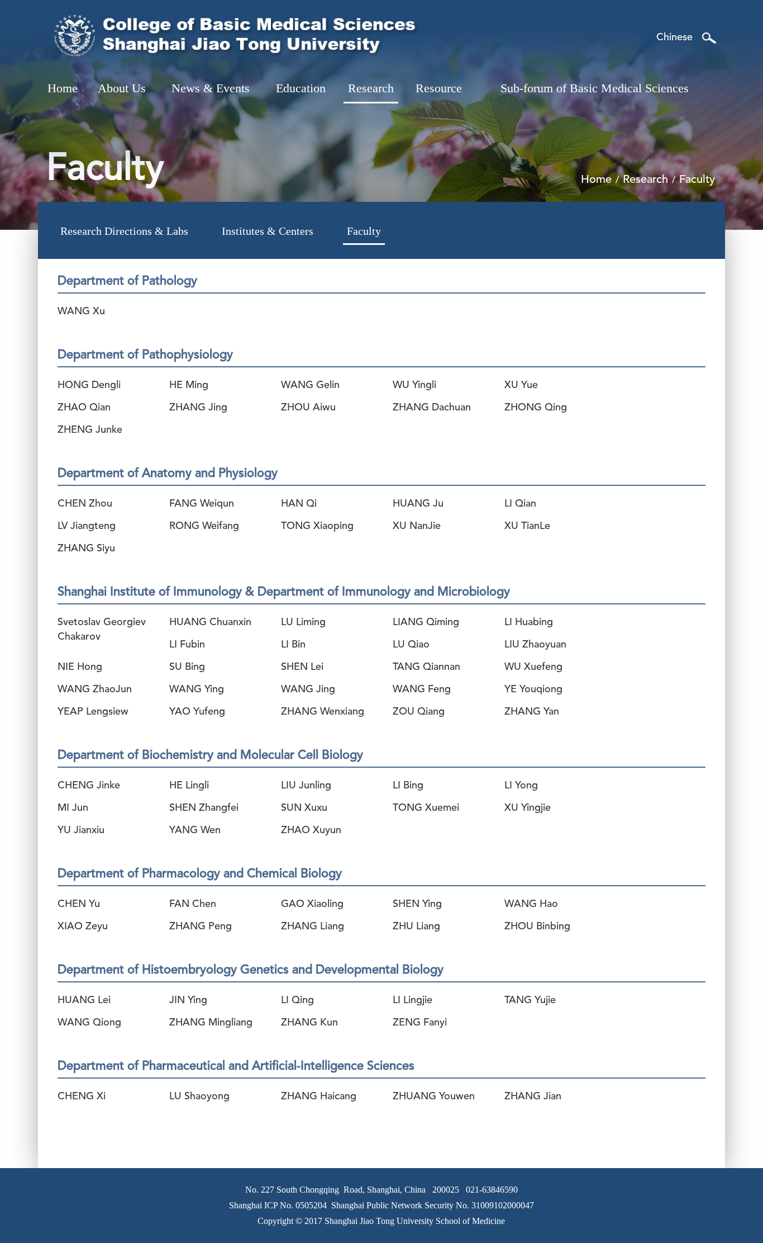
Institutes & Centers (267, 231)
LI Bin (293, 645)
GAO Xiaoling (312, 904)
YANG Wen (195, 830)
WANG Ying (196, 689)
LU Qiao (411, 645)
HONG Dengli (89, 385)
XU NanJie (417, 526)
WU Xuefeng (533, 667)
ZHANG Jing (198, 408)
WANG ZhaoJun (95, 689)
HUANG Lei (84, 1000)
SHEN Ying (417, 904)
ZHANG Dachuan (432, 408)
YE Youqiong (533, 689)
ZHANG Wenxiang (322, 712)
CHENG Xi (82, 1096)
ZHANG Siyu (86, 548)
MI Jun (73, 808)
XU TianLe (527, 526)
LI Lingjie (412, 1000)
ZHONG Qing (535, 408)
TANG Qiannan (426, 667)
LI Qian (520, 504)
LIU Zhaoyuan (535, 645)
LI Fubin (187, 645)
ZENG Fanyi (420, 1023)
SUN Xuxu (304, 808)
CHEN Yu (79, 904)
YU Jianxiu (81, 830)
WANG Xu (81, 311)
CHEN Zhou (85, 504)
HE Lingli (189, 786)
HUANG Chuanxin (210, 622)
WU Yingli (414, 385)
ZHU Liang (416, 926)
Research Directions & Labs (124, 231)
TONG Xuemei (426, 808)
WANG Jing (308, 689)
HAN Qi (299, 504)
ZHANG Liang (312, 926)
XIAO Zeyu (83, 926)
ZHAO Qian (84, 408)
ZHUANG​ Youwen (434, 1096)
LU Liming (303, 622)
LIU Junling (306, 786)
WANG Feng (422, 689)
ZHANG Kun (309, 1023)
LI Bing (408, 786)
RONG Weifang (204, 526)
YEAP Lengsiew (93, 712)
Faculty (364, 231)
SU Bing (187, 667)
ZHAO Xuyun (311, 830)
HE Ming (188, 385)
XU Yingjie (527, 808)
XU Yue (521, 385)
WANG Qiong (89, 1023)
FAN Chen (192, 904)
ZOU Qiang (419, 712)
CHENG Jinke (89, 786)
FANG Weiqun (201, 504)
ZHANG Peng (200, 926)
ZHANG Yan (531, 712)
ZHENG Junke (90, 430)
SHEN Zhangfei (204, 808)
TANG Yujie (530, 1000)
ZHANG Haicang (318, 1096)
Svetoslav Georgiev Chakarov (102, 627)
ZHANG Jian (532, 1096)
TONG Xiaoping (317, 526)
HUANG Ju (418, 504)
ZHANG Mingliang (210, 1023)
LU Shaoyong (199, 1096)
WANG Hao (531, 904)
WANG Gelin (310, 385)
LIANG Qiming (426, 622)
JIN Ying (188, 1000)
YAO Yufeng (197, 712)
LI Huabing (528, 622)
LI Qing (297, 1000)
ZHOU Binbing (537, 926)
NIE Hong (80, 667)
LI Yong (521, 786)
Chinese (674, 37)
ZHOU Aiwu (308, 408)
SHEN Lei (302, 667)
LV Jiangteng (87, 526)
